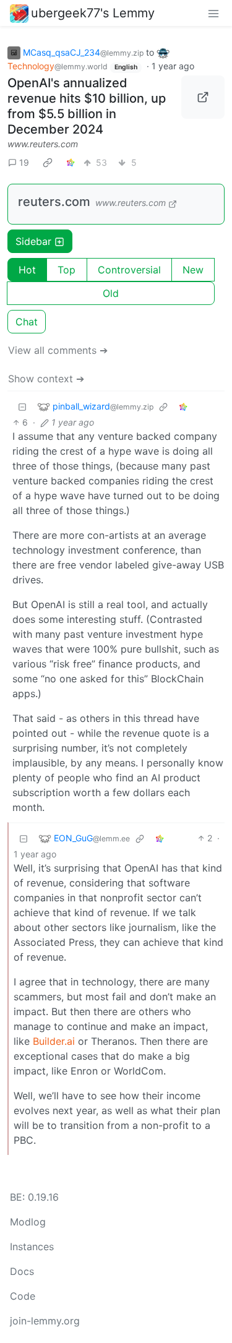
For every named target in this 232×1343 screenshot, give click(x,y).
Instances (32, 1246)
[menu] (213, 13)
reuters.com (54, 201)
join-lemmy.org (45, 1321)
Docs (22, 1271)
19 (24, 162)
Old (111, 293)
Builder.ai (54, 1041)
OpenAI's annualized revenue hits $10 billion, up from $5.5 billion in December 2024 (86, 106)
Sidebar (33, 241)
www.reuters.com (42, 144)
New (193, 270)
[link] (48, 162)
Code (22, 1296)
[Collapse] (22, 406)
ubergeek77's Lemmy (93, 13)
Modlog (28, 1222)
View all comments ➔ (58, 350)
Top (66, 270)
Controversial (129, 270)
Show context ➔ (46, 378)
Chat (26, 321)
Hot (27, 270)
